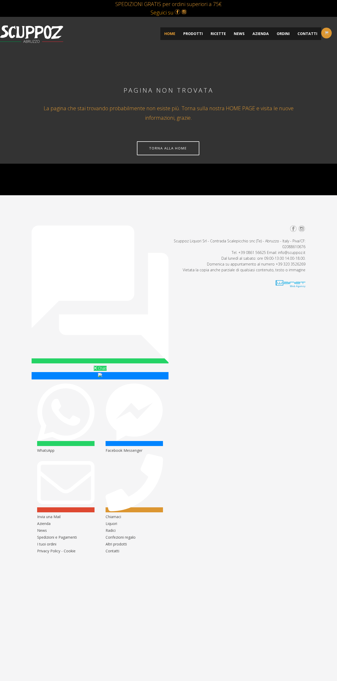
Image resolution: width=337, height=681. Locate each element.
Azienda (44, 523)
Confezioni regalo (121, 537)
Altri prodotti (116, 544)
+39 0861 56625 (252, 252)
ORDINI (283, 33)
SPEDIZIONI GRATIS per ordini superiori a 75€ (168, 4)
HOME (169, 33)
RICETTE (218, 33)
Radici (111, 530)
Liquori (111, 523)
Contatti (112, 550)
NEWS (239, 33)
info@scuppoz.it (291, 252)
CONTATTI (307, 33)
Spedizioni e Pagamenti (57, 537)
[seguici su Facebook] (177, 12)
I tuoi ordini (46, 544)
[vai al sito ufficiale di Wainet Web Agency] (290, 286)
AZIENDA (260, 33)
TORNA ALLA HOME (168, 148)
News (42, 530)
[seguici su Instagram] (184, 12)
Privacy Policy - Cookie (56, 550)
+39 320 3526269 (290, 264)
